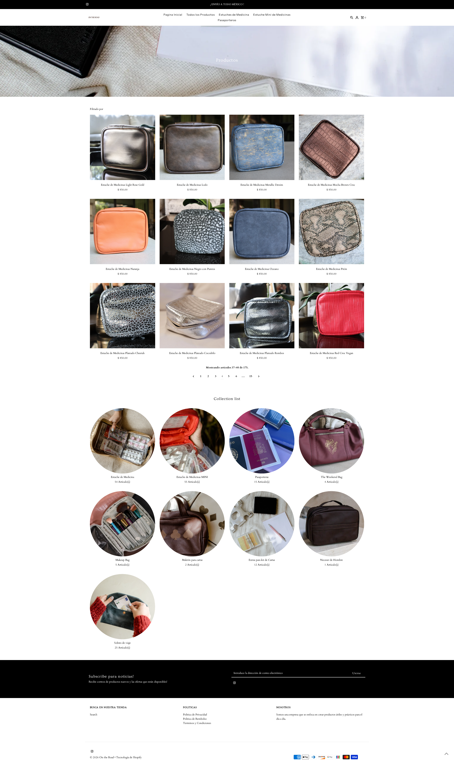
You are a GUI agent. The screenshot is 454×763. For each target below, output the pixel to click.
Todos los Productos (200, 14)
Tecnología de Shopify (129, 757)
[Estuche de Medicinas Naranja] (122, 231)
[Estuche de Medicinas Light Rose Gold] (122, 147)
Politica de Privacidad (195, 714)
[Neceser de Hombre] (331, 523)
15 (250, 376)
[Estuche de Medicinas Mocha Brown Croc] (331, 147)
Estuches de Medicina (234, 14)
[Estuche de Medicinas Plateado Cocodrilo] (192, 315)
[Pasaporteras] (262, 440)
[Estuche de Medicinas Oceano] (262, 231)
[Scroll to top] (446, 754)
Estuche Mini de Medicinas (271, 14)
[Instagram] (86, 4)
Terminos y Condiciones (197, 723)
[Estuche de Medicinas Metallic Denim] (262, 147)
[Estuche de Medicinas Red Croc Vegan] (331, 315)
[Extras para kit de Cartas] (262, 523)
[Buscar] (351, 17)
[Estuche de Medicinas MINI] (192, 440)
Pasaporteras (227, 20)
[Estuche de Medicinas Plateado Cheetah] (122, 315)
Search (93, 714)
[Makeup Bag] (122, 523)
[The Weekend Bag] (331, 440)
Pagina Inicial (173, 14)
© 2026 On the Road (102, 757)
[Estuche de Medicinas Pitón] (331, 231)
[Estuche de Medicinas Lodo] (192, 147)
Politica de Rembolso (195, 719)
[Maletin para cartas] (192, 523)
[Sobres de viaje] (122, 606)
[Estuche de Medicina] (122, 440)
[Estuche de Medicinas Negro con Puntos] (192, 231)
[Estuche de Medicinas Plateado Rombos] (262, 315)
